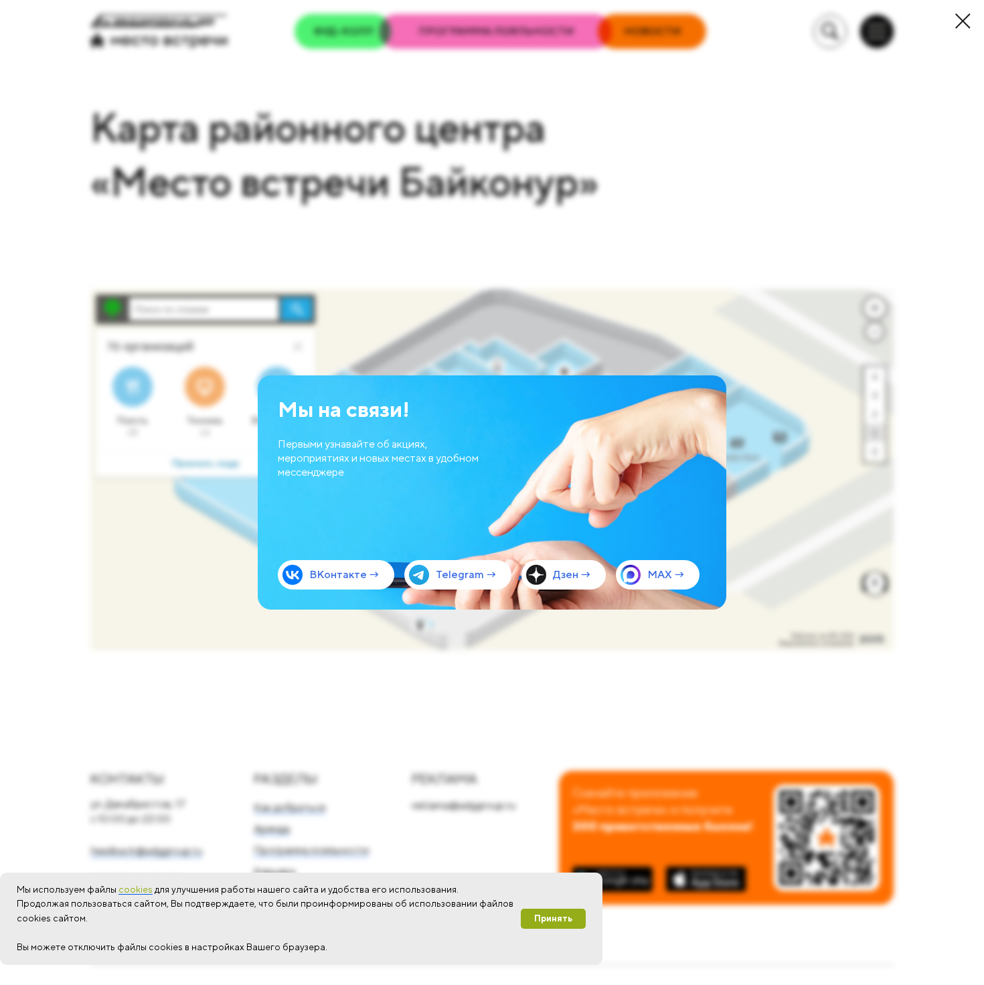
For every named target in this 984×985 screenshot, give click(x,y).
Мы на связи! (344, 409)
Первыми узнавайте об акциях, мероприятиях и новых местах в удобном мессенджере (378, 458)
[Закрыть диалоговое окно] (963, 21)
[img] (492, 492)
